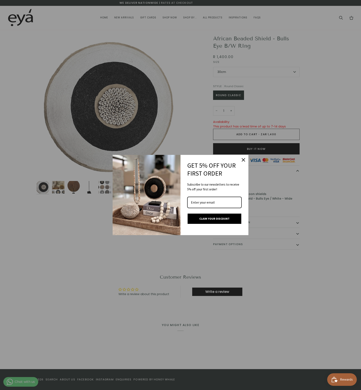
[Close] (243, 160)
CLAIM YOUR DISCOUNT (214, 218)
